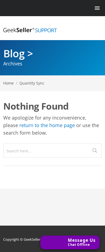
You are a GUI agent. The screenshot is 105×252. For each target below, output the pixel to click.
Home (8, 83)
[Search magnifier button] (95, 150)
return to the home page (47, 125)
